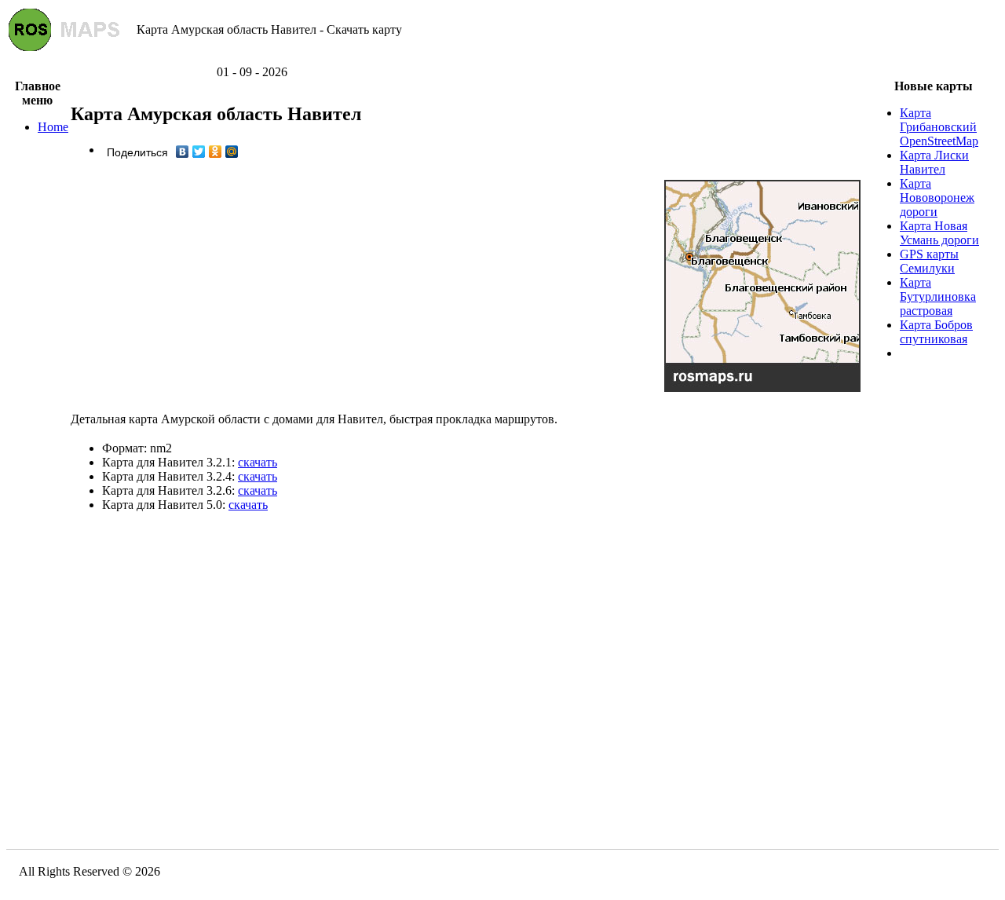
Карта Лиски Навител (934, 162)
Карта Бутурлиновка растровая (938, 296)
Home (53, 127)
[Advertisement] (502, 59)
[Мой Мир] (232, 151)
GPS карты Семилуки (929, 261)
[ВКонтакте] (182, 151)
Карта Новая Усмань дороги (939, 233)
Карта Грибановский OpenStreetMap (939, 127)
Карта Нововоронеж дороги (937, 197)
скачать (257, 462)
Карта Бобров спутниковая (936, 332)
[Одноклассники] (215, 151)
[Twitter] (199, 151)
